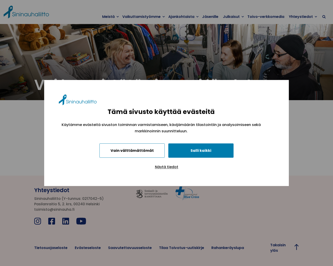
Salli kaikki (201, 150)
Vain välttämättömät (132, 150)
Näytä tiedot (166, 166)
